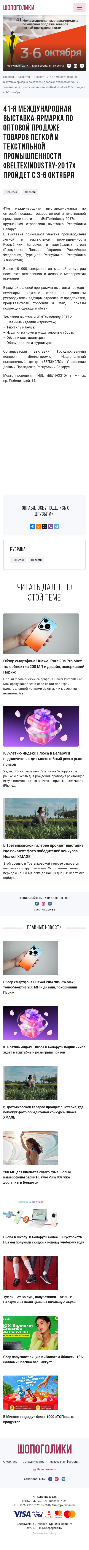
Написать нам (46, 1469)
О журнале (10, 1461)
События (24, 76)
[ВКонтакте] (32, 526)
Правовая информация (65, 1461)
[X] (44, 526)
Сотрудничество (33, 1461)
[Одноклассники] (38, 526)
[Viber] (50, 526)
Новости (39, 76)
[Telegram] (56, 526)
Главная (8, 76)
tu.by (53, 1533)
